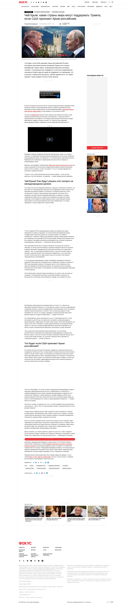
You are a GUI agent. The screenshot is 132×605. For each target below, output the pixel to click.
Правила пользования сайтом (23, 555)
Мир (68, 6)
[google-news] (38, 560)
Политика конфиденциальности (75, 602)
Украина (62, 6)
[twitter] (23, 560)
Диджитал (99, 6)
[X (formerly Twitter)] (33, 2)
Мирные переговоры (54, 468)
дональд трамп (30, 468)
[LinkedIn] (46, 2)
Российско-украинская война (42, 12)
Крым (32, 465)
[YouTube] (38, 2)
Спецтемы (95, 2)
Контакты (88, 602)
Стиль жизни (81, 6)
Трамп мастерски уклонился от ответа (61, 165)
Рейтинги (103, 2)
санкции (65, 465)
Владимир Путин (41, 465)
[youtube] (31, 560)
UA (109, 2)
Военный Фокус (45, 6)
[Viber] (41, 2)
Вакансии (58, 550)
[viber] (34, 560)
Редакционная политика (47, 554)
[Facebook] (31, 2)
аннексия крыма (42, 468)
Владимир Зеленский (54, 465)
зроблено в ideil (109, 602)
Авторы (33, 550)
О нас (44, 550)
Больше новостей (97, 147)
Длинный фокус (22, 550)
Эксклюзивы (35, 6)
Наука (73, 6)
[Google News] (43, 2)
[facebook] (19, 560)
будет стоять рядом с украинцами (40, 457)
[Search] (112, 2)
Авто (105, 6)
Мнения (87, 2)
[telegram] (27, 560)
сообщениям (35, 115)
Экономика (90, 6)
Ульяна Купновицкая (30, 24)
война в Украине (67, 468)
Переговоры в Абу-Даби (58, 12)
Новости (21, 547)
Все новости (25, 6)
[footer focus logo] (25, 543)
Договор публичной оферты (34, 555)
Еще (110, 6)
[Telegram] (36, 2)
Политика (55, 6)
